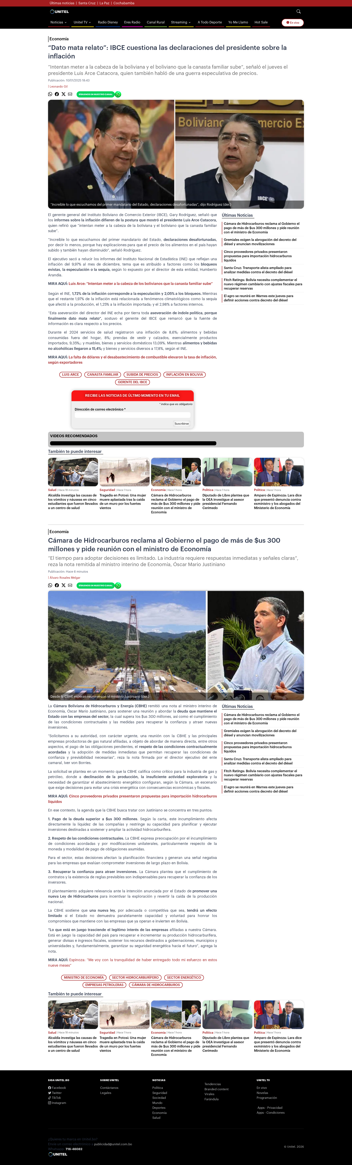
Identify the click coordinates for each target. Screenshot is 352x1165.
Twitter (56, 1093)
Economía (59, 39)
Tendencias (213, 1084)
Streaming (179, 22)
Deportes (158, 1107)
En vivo (294, 22)
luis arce (70, 374)
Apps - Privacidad (269, 1107)
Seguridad (107, 490)
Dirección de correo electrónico (100, 409)
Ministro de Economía (84, 977)
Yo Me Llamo (238, 22)
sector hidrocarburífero (135, 977)
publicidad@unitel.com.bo (113, 1144)
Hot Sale (261, 22)
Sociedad (159, 1097)
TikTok (56, 1097)
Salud (52, 490)
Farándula (212, 1099)
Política (207, 490)
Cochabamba (123, 3)
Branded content (217, 1089)
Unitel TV (80, 22)
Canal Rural (156, 22)
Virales (209, 1094)
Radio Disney (108, 22)
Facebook (58, 1087)
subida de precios (142, 374)
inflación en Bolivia (184, 374)
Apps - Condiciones (271, 1112)
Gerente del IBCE (132, 382)
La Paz (104, 3)
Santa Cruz (87, 3)
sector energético (184, 977)
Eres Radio (132, 22)
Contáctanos (109, 1087)
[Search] (298, 12)
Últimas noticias (62, 3)
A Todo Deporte (210, 22)
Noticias (57, 22)
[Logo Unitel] (59, 11)
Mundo (157, 1103)
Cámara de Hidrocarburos (156, 985)
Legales (105, 1093)
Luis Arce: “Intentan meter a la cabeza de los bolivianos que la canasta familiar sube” (141, 283)
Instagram (58, 1103)
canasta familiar (102, 374)
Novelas (262, 1093)
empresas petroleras (104, 985)
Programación (267, 1097)
